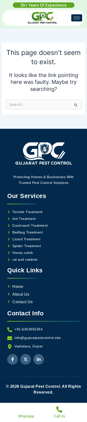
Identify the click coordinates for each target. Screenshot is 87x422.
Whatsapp (26, 416)
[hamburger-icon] (76, 17)
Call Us (59, 416)
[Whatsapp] (26, 409)
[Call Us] (59, 409)
